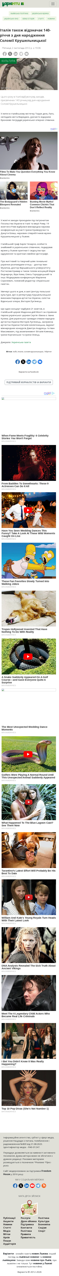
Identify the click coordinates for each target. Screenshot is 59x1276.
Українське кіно (11, 18)
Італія (20, 351)
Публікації (9, 1218)
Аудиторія (9, 1243)
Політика (26, 1230)
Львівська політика (19, 13)
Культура (8, 61)
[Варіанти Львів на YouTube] (32, 1185)
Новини (51, 18)
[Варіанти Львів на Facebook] (15, 1185)
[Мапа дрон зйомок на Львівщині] (29, 1208)
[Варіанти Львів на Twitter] (21, 1185)
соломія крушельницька (33, 351)
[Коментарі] (26, 54)
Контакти (26, 1227)
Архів (6, 1237)
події (15, 351)
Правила (26, 1234)
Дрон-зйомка (29, 1221)
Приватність (28, 1237)
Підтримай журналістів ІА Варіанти (28, 382)
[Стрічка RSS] (44, 1185)
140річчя (47, 351)
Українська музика (40, 13)
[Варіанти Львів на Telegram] (38, 1185)
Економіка (44, 1224)
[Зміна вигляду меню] (53, 4)
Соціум (42, 1227)
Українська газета (21, 342)
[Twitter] (10, 54)
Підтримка (27, 1224)
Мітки (6, 1234)
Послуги (25, 1218)
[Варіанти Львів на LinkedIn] (26, 1185)
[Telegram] (21, 54)
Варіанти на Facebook (29, 372)
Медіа (6, 1230)
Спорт (41, 1230)
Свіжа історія (28, 18)
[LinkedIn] (16, 54)
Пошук (7, 1240)
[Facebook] (5, 54)
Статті (41, 18)
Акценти (8, 1221)
